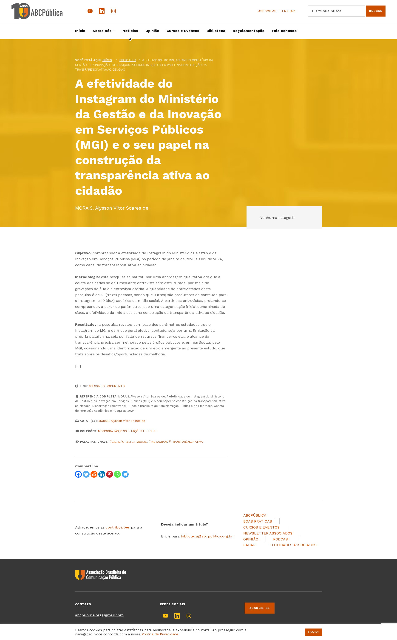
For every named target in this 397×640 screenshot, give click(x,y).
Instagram (159, 441)
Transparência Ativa (187, 441)
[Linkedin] (101, 474)
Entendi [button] (313, 632)
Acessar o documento (106, 386)
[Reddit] (94, 474)
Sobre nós (102, 31)
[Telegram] (125, 474)
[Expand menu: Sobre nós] (114, 31)
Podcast (281, 539)
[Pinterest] (109, 474)
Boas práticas (257, 521)
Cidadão (118, 441)
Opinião (152, 31)
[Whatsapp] (117, 474)
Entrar (288, 11)
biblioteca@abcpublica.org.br (207, 536)
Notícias (130, 31)
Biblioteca (216, 31)
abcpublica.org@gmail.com (99, 615)
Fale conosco (284, 31)
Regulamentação (248, 31)
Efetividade (137, 441)
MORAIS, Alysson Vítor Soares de (122, 421)
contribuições (118, 527)
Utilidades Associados (293, 545)
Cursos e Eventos (183, 31)
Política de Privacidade (160, 634)
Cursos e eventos (261, 527)
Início (80, 31)
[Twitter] (86, 474)
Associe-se (267, 11)
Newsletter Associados (267, 533)
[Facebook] (78, 474)
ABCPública (255, 515)
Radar (249, 545)
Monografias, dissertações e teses (126, 431)
